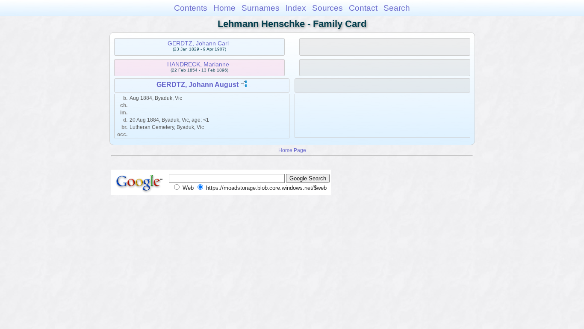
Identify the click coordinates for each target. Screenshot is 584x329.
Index (296, 7)
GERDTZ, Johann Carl (198, 43)
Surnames (261, 7)
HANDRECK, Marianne (198, 64)
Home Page (292, 150)
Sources (327, 7)
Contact (363, 7)
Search (396, 7)
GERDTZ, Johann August (197, 84)
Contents (190, 7)
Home (224, 7)
